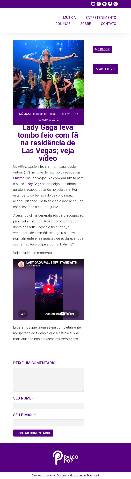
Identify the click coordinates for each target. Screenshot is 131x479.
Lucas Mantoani (89, 475)
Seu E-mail (23, 415)
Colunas (62, 24)
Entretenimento (101, 18)
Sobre (85, 24)
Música (69, 18)
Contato (108, 24)
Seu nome (22, 398)
